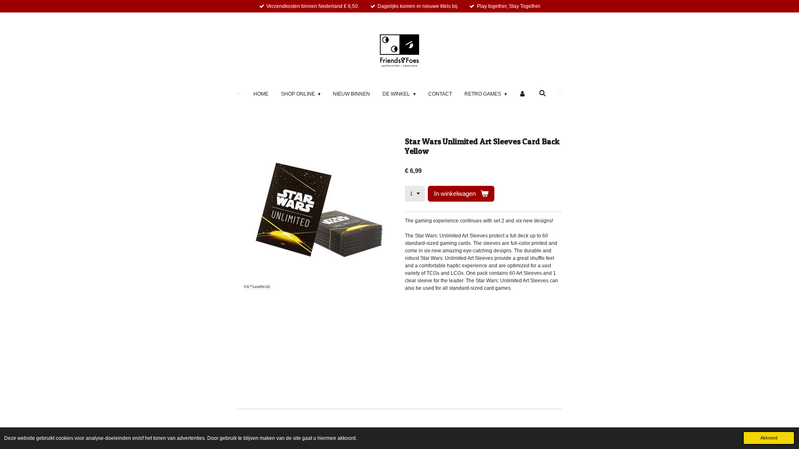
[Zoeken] (542, 93)
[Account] (523, 94)
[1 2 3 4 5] (415, 194)
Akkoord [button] (768, 437)
